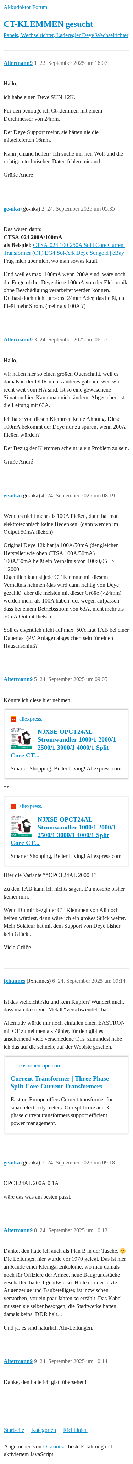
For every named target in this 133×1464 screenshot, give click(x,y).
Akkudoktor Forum (25, 7)
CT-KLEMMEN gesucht (48, 24)
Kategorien (43, 1430)
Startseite (14, 1430)
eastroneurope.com (40, 1066)
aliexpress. (31, 719)
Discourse (54, 1447)
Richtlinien (75, 1430)
